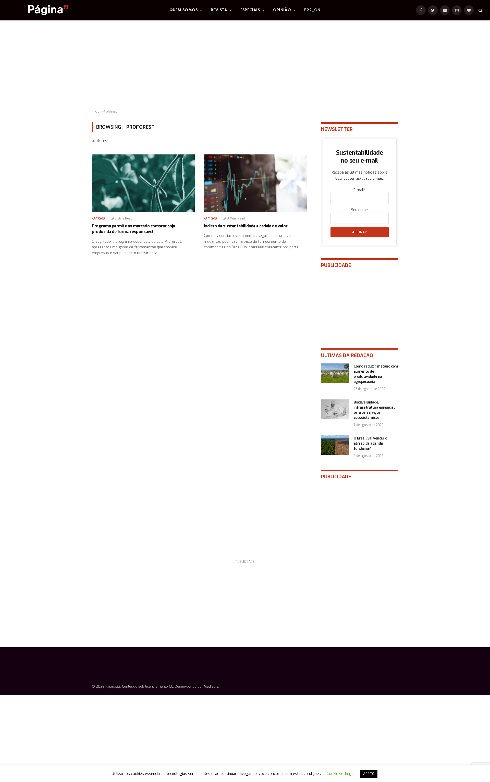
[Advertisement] (245, 65)
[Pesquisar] (479, 10)
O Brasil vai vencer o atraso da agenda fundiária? (370, 443)
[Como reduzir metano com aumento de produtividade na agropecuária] (335, 373)
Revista (219, 10)
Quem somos (183, 10)
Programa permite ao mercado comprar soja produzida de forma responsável (133, 228)
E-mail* (359, 190)
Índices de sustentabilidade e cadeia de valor (245, 226)
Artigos (98, 219)
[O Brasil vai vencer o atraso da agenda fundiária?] (335, 445)
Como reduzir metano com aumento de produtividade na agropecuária (376, 374)
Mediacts (211, 686)
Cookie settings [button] (340, 773)
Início (96, 111)
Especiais (250, 10)
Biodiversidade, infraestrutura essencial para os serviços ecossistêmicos (374, 410)
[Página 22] (38, 10)
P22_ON (312, 10)
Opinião (282, 10)
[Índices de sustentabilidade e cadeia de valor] (255, 183)
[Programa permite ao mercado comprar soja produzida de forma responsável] (143, 183)
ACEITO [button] (368, 774)
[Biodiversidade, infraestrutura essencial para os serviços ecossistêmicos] (335, 409)
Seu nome (359, 209)
